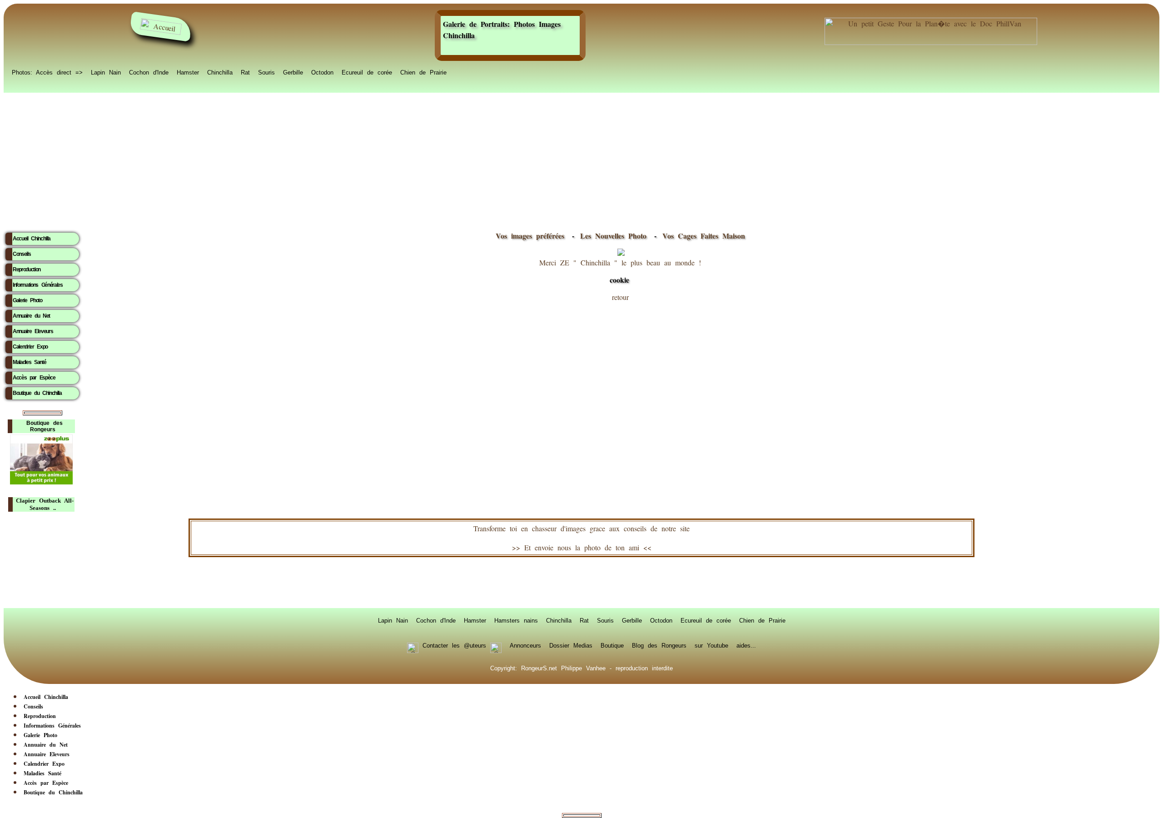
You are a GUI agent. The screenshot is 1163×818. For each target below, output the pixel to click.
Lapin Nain (106, 72)
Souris (266, 72)
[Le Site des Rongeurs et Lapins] (161, 26)
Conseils (21, 254)
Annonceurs (525, 645)
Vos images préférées (530, 235)
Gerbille (293, 72)
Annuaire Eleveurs (33, 331)
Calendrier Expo (30, 347)
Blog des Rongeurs (659, 645)
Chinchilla (220, 72)
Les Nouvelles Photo (615, 235)
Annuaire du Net (31, 316)
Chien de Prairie (423, 72)
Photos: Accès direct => (47, 72)
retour (620, 297)
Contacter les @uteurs (454, 645)
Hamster (188, 72)
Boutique (612, 645)
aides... (746, 645)
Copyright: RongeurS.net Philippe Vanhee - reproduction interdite (581, 667)
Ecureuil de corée (367, 72)
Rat (245, 72)
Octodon (322, 72)
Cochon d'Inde (149, 72)
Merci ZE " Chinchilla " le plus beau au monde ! (620, 271)
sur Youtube (711, 645)
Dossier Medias (570, 645)
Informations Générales (38, 285)
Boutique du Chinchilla (37, 393)
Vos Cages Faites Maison (701, 235)
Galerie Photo (27, 300)
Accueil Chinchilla (31, 238)
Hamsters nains (516, 620)
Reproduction (26, 269)
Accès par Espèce (34, 377)
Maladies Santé (29, 362)
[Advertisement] (581, 159)
